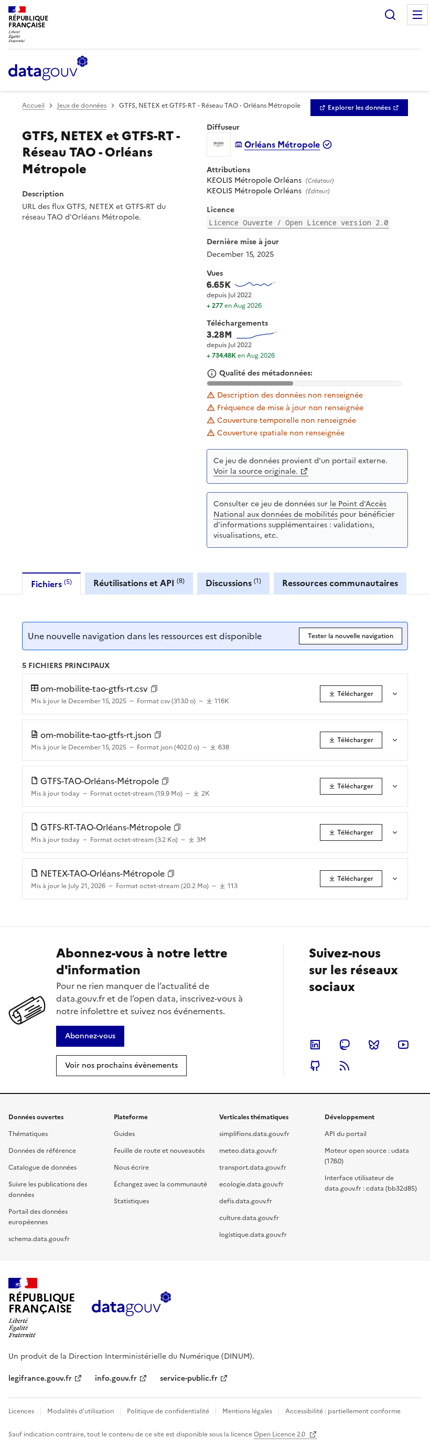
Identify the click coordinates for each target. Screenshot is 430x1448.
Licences (21, 1411)
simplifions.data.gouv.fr (254, 1134)
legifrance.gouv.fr (40, 1378)
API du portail (346, 1134)
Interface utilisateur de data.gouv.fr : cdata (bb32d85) (371, 1183)
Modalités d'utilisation (80, 1411)
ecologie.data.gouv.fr (251, 1184)
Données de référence (42, 1150)
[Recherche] (390, 14)
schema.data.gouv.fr (39, 1239)
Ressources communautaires (340, 583)
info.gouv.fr (116, 1378)
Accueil (33, 105)
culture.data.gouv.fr (249, 1218)
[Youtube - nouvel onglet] (403, 1044)
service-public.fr (189, 1378)
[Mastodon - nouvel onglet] (344, 1044)
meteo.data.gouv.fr (248, 1150)
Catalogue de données (42, 1167)
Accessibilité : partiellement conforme (343, 1411)
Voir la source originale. (255, 471)
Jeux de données (81, 105)
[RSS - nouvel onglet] (344, 1065)
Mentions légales (247, 1411)
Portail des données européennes (38, 1217)
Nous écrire (131, 1167)
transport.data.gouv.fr (252, 1167)
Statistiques (131, 1201)
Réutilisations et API (139, 582)
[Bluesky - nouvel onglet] (373, 1044)
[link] (359, 107)
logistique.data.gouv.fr (253, 1234)
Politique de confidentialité (168, 1411)
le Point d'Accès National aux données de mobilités (299, 509)
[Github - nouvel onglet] (315, 1065)
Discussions (233, 582)
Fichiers (51, 583)
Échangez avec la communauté (160, 1184)
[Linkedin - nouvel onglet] (315, 1044)
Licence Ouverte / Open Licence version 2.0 (298, 222)
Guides (124, 1134)
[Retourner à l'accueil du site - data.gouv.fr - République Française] (131, 1307)
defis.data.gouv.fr (245, 1201)
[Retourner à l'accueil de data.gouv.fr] (48, 68)
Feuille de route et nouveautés (159, 1150)
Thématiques (28, 1134)
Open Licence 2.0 (280, 1434)
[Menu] (417, 14)
